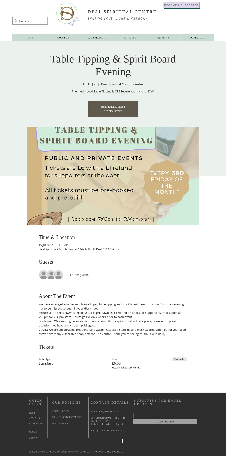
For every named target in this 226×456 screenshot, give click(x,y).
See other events (113, 110)
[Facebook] (122, 441)
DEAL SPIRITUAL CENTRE (122, 12)
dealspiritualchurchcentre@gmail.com (109, 424)
